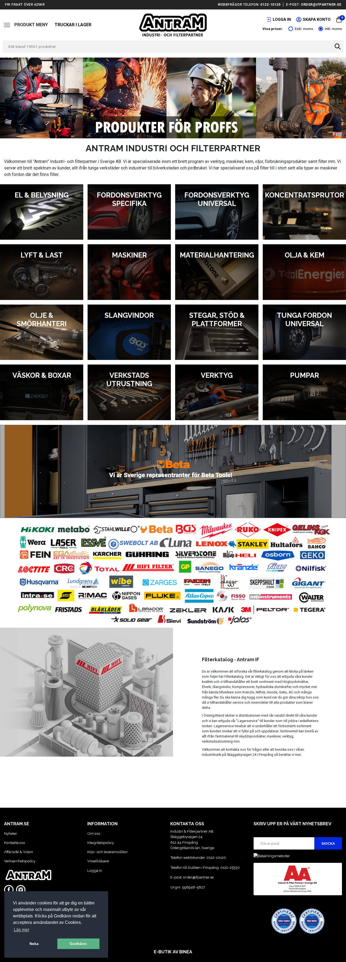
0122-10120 (270, 4)
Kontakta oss (14, 842)
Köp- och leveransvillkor (107, 852)
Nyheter (10, 833)
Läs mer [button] (21, 929)
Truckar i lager (73, 24)
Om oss (93, 833)
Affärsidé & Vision (18, 852)
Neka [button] (34, 943)
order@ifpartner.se (321, 4)
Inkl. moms (333, 28)
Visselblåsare (98, 861)
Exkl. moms (304, 28)
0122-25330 (230, 867)
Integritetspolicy (100, 842)
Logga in (94, 870)
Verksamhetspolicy (19, 861)
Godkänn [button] (78, 943)
